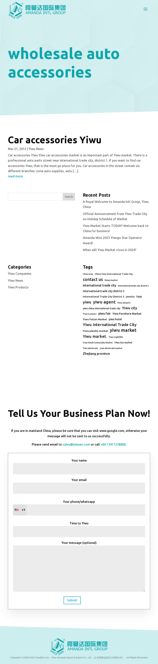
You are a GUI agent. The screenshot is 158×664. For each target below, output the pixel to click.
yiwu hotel (115, 319)
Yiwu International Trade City (109, 324)
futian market (111, 280)
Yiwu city (129, 308)
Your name (79, 460)
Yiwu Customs (90, 314)
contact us (93, 279)
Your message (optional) (79, 542)
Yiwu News (36, 149)
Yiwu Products (18, 287)
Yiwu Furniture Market (126, 313)
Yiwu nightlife (116, 337)
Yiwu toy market (123, 342)
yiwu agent (104, 301)
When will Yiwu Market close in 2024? (109, 250)
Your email (79, 480)
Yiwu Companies (19, 273)
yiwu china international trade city (101, 308)
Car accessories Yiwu (55, 139)
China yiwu (88, 274)
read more (15, 176)
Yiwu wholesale (90, 348)
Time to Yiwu (79, 523)
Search (69, 196)
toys (139, 296)
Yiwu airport (123, 302)
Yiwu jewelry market (95, 330)
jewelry (130, 296)
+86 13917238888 (113, 444)
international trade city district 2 (103, 291)
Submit (72, 600)
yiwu (87, 302)
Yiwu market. (95, 336)
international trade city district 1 (133, 286)
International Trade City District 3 (103, 296)
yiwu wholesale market (111, 348)
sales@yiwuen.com (76, 444)
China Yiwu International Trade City (114, 274)
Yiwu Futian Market (95, 319)
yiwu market (123, 330)
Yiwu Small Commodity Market (98, 342)
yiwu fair (104, 313)
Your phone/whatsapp (58, 506)
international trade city (99, 285)
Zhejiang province (96, 353)
